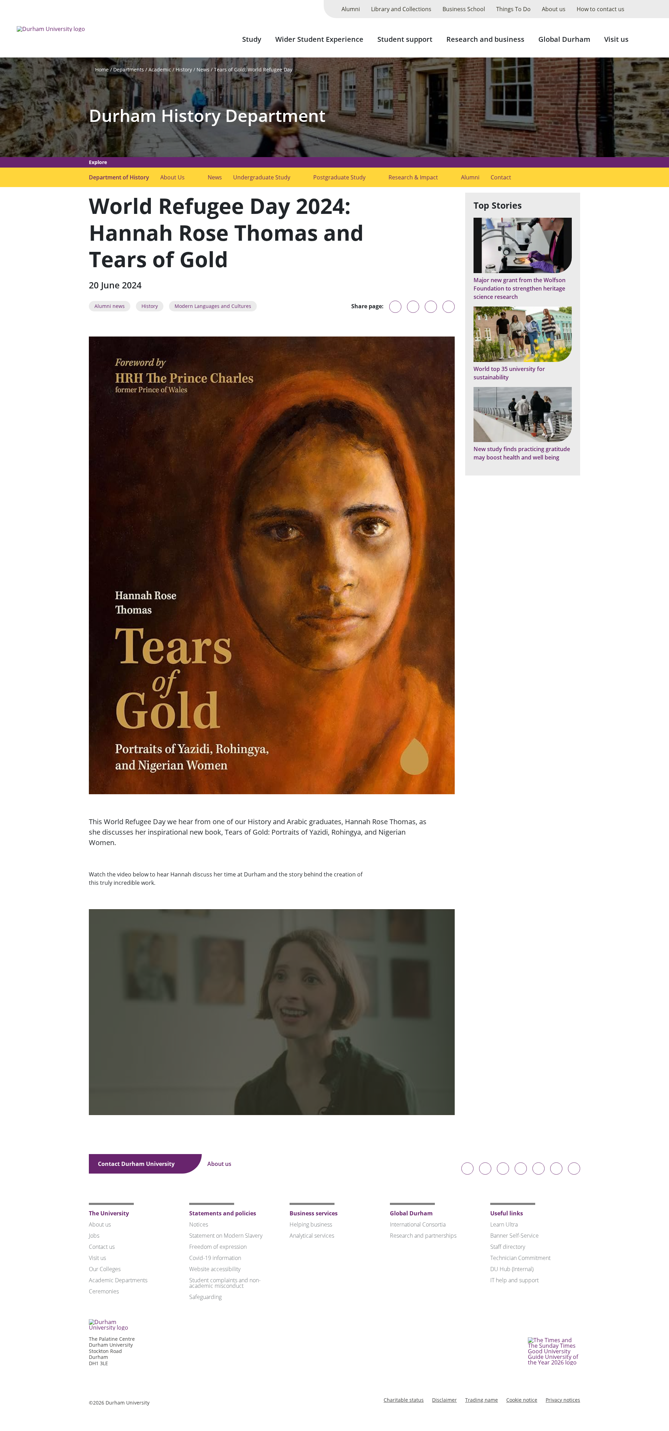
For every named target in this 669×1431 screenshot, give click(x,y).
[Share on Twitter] (413, 307)
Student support (404, 39)
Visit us (616, 39)
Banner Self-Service (514, 1235)
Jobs (94, 1235)
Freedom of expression (218, 1247)
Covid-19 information (215, 1258)
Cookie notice (521, 1400)
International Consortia (418, 1224)
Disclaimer (444, 1400)
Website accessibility (214, 1269)
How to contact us (600, 9)
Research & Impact (413, 177)
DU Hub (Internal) (511, 1269)
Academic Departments (118, 1280)
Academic (159, 69)
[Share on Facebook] (431, 307)
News (203, 69)
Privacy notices (563, 1400)
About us (554, 9)
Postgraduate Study (339, 177)
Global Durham (564, 39)
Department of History (119, 177)
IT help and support (514, 1280)
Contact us (102, 1247)
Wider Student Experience (319, 39)
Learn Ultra (504, 1224)
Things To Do (513, 9)
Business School (464, 9)
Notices (198, 1224)
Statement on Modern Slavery (225, 1235)
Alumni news (109, 306)
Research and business (485, 39)
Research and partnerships (423, 1235)
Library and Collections (401, 9)
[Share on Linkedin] (449, 307)
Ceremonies (104, 1291)
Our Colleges (105, 1269)
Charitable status (404, 1400)
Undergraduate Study (261, 177)
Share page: (367, 306)
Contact (501, 177)
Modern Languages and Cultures (213, 306)
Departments (128, 69)
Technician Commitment (520, 1258)
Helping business (311, 1224)
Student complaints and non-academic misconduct (225, 1283)
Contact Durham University (137, 1164)
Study (251, 39)
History (184, 69)
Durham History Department (207, 115)
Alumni (350, 9)
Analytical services (312, 1235)
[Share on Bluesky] (395, 310)
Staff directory (507, 1247)
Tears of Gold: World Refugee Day (253, 69)
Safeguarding (205, 1297)
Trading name (481, 1400)
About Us (172, 177)
